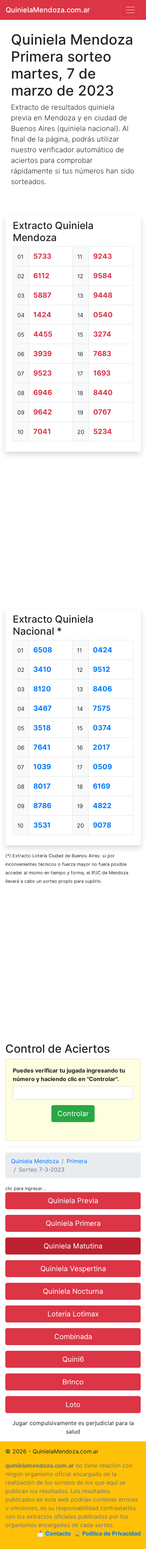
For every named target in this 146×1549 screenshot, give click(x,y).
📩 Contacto (54, 1533)
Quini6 (73, 1359)
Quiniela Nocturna (73, 1291)
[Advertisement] (73, 530)
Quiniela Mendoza (35, 1161)
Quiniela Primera (73, 1223)
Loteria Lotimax (73, 1314)
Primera (77, 1161)
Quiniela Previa (73, 1200)
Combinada (73, 1336)
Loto (73, 1404)
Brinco (73, 1382)
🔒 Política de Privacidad (107, 1533)
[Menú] (130, 10)
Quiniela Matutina (73, 1246)
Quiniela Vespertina (73, 1268)
